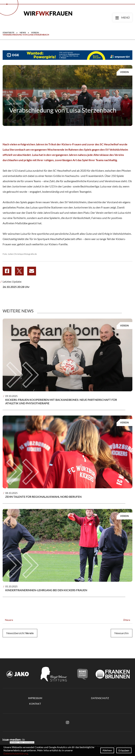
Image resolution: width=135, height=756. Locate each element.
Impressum (35, 698)
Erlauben (123, 750)
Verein (35, 32)
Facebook (7, 271)
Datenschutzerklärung (16, 753)
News (23, 32)
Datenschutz (100, 698)
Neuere (8, 619)
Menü (122, 17)
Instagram (67, 722)
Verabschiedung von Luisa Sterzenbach (26, 34)
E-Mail (31, 271)
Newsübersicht (20, 633)
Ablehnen (107, 750)
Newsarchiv (121, 633)
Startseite (8, 32)
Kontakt (35, 703)
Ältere (127, 619)
